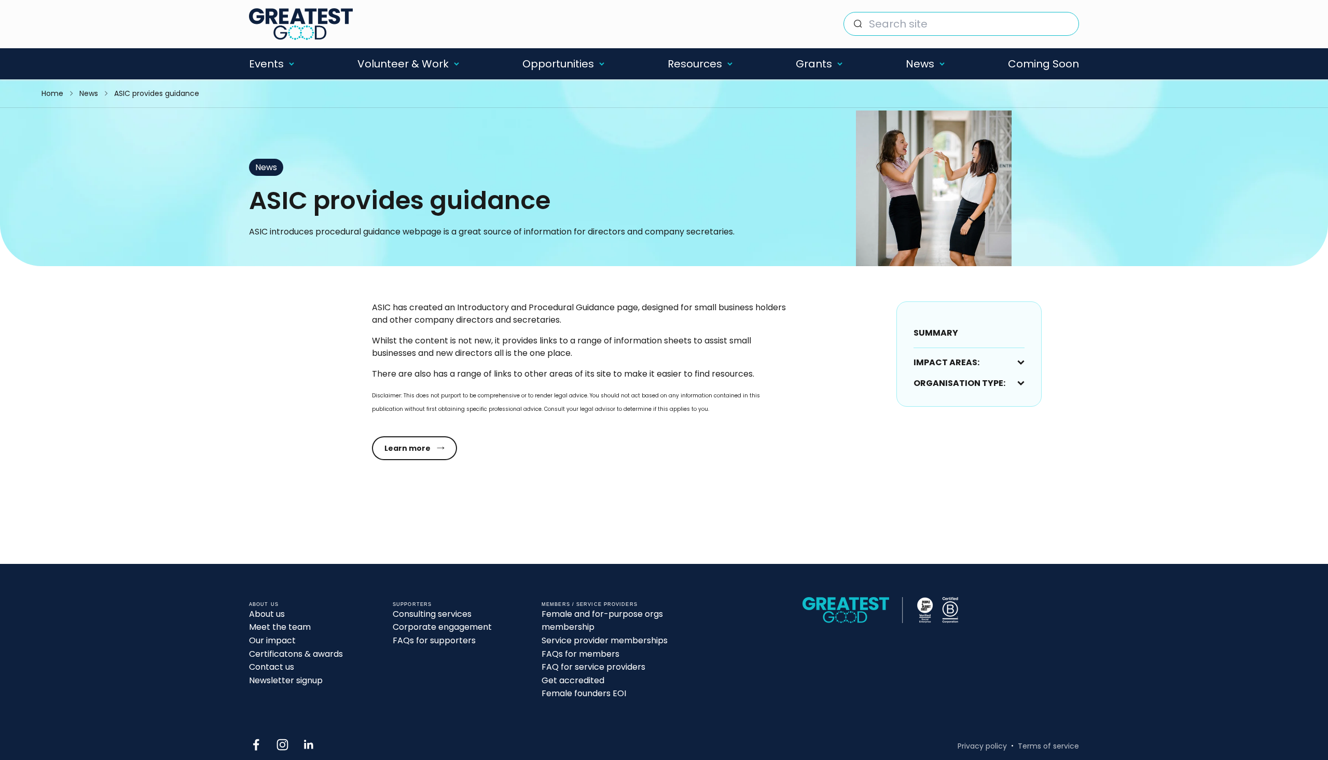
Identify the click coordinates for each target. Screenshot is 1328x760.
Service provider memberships (605, 640)
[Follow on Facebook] (256, 745)
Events (266, 64)
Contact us (271, 667)
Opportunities (558, 64)
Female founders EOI (584, 693)
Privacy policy (982, 746)
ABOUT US (264, 604)
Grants (814, 64)
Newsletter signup (286, 680)
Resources (695, 64)
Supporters (412, 604)
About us (267, 614)
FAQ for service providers (593, 667)
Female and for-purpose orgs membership (602, 620)
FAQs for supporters (434, 640)
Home (52, 93)
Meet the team (280, 627)
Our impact (272, 640)
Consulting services (432, 614)
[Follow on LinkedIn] (309, 745)
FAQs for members (580, 654)
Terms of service (1048, 746)
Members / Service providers (590, 604)
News (920, 64)
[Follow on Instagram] (282, 745)
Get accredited (573, 680)
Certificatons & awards (296, 654)
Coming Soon (1043, 64)
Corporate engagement (442, 627)
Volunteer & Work (403, 64)
